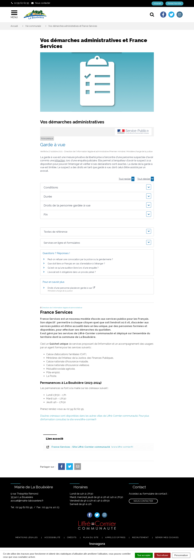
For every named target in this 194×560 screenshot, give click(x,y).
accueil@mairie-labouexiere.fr (27, 500)
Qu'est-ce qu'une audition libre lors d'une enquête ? (73, 268)
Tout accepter (144, 555)
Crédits (72, 537)
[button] (96, 187)
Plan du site (91, 537)
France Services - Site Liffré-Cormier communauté (91, 447)
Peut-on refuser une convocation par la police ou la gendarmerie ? (80, 259)
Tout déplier (144, 179)
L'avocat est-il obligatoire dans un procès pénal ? (72, 272)
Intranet (157, 3)
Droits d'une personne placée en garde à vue (70, 288)
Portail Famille (174, 3)
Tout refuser (162, 555)
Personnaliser (181, 555)
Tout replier (125, 179)
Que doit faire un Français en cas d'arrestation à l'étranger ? (76, 263)
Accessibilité (52, 537)
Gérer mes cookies (167, 537)
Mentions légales (26, 537)
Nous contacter (143, 501)
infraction (60, 160)
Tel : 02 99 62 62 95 (22, 507)
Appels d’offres (115, 537)
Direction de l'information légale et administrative (62, 308)
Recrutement (140, 537)
